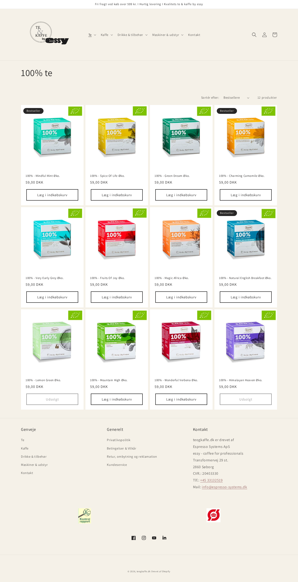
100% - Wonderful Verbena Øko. (176, 380)
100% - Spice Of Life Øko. (107, 176)
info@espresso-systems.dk (224, 486)
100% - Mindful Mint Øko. (43, 176)
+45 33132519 (211, 480)
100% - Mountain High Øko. (109, 380)
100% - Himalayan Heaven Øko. (240, 380)
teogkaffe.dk (144, 571)
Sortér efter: (210, 97)
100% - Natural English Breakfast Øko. (245, 278)
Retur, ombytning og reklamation (132, 456)
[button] (92, 35)
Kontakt (27, 473)
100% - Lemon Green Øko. (43, 380)
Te (22, 440)
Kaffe (25, 448)
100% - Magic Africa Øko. (172, 278)
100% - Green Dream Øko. (172, 176)
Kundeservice (117, 465)
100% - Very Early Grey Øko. (45, 278)
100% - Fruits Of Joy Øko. (107, 278)
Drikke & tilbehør (34, 456)
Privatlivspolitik (118, 440)
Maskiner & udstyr (34, 465)
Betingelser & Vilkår (121, 448)
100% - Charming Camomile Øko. (241, 176)
